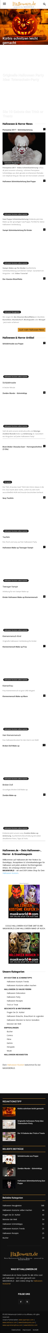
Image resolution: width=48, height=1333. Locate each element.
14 (44, 745)
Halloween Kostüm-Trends (18, 981)
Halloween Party (13, 997)
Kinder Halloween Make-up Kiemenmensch (20, 597)
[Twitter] (27, 1301)
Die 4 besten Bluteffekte (12, 279)
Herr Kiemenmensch (12, 735)
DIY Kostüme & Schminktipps (18, 978)
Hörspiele (7, 482)
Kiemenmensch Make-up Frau (15, 647)
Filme (9, 1039)
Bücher (10, 1031)
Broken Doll (8, 785)
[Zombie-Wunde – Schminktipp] (24, 412)
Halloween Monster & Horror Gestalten (23, 1020)
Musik (9, 1050)
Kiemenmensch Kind (12, 636)
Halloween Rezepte (15, 1001)
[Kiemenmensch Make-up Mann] (24, 715)
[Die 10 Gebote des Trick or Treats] (24, 100)
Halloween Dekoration (16, 993)
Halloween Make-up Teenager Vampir (18, 548)
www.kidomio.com (30, 1325)
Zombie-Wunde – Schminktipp (15, 393)
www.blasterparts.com (26, 1322)
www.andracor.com (10, 1322)
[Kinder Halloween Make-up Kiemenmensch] (24, 616)
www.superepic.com (26, 1320)
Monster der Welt (14, 1024)
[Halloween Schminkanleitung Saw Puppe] (24, 200)
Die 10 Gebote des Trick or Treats (31, 1133)
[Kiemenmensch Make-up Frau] (24, 665)
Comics (10, 1035)
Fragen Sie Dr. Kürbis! (15, 1012)
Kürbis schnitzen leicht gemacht (31, 1109)
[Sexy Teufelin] (24, 517)
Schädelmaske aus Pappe (13, 344)
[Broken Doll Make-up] (24, 764)
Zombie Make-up (9, 795)
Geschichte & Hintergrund (17, 1008)
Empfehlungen (11, 1027)
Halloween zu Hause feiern (17, 989)
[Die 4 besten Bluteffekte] (24, 298)
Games (10, 1043)
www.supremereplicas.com (12, 1325)
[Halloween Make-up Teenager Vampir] (24, 566)
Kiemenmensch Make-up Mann (15, 696)
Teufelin (6, 537)
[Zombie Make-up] (24, 814)
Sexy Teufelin (8, 498)
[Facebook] (20, 1301)
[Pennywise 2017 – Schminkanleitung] (24, 148)
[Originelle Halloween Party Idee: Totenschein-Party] (24, 63)
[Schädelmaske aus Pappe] (24, 362)
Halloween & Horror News (18, 123)
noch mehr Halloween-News (31, 330)
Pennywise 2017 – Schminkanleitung (18, 130)
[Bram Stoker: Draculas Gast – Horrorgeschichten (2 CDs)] (24, 468)
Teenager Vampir (10, 586)
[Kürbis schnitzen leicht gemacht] (24, 27)
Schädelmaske (9, 382)
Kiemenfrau (8, 686)
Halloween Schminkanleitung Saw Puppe (19, 181)
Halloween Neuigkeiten (12, 163)
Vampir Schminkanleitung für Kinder (17, 230)
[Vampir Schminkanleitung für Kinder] (24, 249)
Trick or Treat (12, 1004)
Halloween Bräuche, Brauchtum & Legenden (25, 1016)
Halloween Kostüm (10, 873)
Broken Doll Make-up (11, 746)
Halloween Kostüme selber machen (15, 214)
